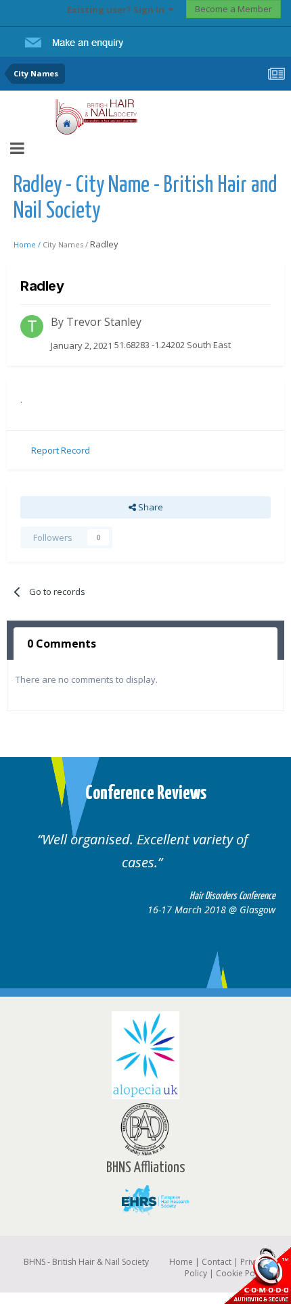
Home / (28, 244)
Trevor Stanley (103, 321)
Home (181, 1261)
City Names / (66, 244)
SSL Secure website (257, 1275)
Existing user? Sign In (118, 9)
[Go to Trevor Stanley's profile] (31, 326)
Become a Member (233, 9)
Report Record (60, 450)
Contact (216, 1261)
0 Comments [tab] (61, 643)
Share (149, 507)
